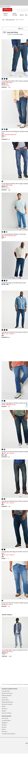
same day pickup (12, 32)
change (21, 34)
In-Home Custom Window (8, 733)
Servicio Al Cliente (6, 713)
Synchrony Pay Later (7, 704)
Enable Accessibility (5, 6)
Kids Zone (4, 731)
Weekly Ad (4, 722)
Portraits (4, 727)
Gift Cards (4, 708)
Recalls (4, 706)
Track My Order (6, 691)
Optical (4, 729)
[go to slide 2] (21, 76)
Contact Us (4, 697)
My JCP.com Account (7, 693)
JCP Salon (4, 725)
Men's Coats (20, 684)
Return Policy (5, 700)
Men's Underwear (13, 684)
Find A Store (5, 718)
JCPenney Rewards (7, 695)
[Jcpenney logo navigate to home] (7, 9)
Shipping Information (7, 702)
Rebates (4, 711)
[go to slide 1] (20, 76)
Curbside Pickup (6, 720)
